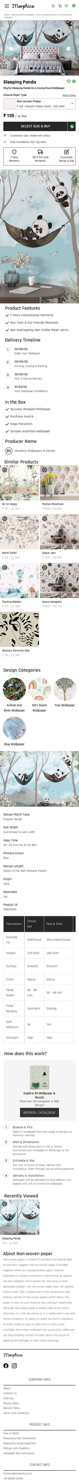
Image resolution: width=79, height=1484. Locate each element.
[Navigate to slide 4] (44, 68)
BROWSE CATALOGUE (39, 1112)
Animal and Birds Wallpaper (23, 15)
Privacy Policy (11, 1403)
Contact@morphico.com (17, 1473)
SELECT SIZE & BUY (35, 126)
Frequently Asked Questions (19, 1443)
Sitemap (8, 1398)
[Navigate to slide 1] (31, 68)
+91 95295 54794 (13, 1478)
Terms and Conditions (16, 1413)
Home (6, 15)
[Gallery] (39, 48)
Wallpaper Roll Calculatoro (19, 1453)
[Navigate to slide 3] (39, 68)
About (6, 1388)
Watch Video (69, 95)
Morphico (23, 6)
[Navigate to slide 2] (35, 68)
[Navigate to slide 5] (48, 68)
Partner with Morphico (16, 1448)
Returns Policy (11, 1408)
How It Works (11, 1433)
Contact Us (10, 1393)
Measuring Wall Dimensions (19, 1438)
